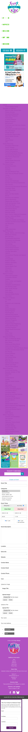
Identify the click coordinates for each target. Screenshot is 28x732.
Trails (6, 227)
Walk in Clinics (9, 272)
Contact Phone (5, 573)
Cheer (7, 376)
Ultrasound (8, 268)
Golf (6, 383)
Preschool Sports (10, 396)
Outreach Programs (11, 320)
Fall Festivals (9, 418)
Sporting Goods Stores (11, 363)
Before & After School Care (13, 110)
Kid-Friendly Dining (10, 357)
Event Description (6, 527)
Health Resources (8, 231)
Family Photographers (11, 151)
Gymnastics (8, 385)
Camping (7, 170)
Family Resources (8, 144)
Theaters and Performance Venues (15, 222)
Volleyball (8, 411)
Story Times (8, 333)
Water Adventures (10, 229)
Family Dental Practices (12, 248)
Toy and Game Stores (11, 366)
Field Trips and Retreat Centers (14, 173)
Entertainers (8, 283)
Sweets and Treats (10, 365)
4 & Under (8, 300)
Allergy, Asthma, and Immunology (15, 233)
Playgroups (8, 158)
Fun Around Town (8, 164)
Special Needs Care (11, 266)
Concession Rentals (11, 277)
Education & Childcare (9, 108)
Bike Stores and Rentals (12, 340)
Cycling (7, 379)
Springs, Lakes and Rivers (12, 216)
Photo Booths (9, 292)
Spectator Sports (10, 212)
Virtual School (9, 140)
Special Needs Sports (11, 403)
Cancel (6, 633)
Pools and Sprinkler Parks (12, 203)
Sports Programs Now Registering (15, 405)
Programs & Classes (9, 298)
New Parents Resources (12, 157)
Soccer (7, 402)
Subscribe (11, 727)
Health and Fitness (10, 387)
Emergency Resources (11, 145)
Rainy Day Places (10, 205)
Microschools (9, 123)
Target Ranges (9, 218)
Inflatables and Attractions (12, 285)
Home (14, 659)
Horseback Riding (10, 392)
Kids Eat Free (9, 359)
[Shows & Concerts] (11, 498)
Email (2, 711)
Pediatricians (9, 264)
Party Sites (8, 290)
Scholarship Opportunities (12, 134)
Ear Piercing (8, 352)
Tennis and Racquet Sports (13, 409)
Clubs (6, 305)
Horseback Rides (10, 188)
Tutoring (7, 138)
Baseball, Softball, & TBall (12, 372)
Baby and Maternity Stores (13, 339)
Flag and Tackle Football (12, 381)
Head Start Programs (11, 116)
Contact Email (5, 568)
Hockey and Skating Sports (13, 389)
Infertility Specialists (11, 251)
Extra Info (3, 551)
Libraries (7, 192)
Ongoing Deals (9, 424)
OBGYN (7, 253)
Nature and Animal (10, 318)
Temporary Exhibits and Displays (14, 220)
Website (3, 557)
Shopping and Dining (9, 337)
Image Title (5, 588)
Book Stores (8, 342)
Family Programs (10, 311)
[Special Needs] (11, 493)
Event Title (4, 483)
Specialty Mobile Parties (12, 294)
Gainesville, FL (14, 677)
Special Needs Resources (12, 160)
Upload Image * (6, 594)
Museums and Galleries (12, 197)
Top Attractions (9, 223)
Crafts (7, 307)
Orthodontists (9, 259)
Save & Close (7, 629)
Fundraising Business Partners (14, 153)
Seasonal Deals (9, 429)
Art (6, 301)
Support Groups (10, 162)
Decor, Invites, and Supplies (13, 281)
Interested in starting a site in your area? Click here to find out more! (14, 671)
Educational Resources (11, 114)
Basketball (8, 374)
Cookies (7, 279)
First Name (3, 716)
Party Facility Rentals (11, 288)
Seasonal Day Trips (10, 428)
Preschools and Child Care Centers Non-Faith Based (15, 130)
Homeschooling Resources (13, 155)
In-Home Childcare (10, 119)
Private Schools (9, 132)
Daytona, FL (14, 674)
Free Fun (7, 177)
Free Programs (9, 313)
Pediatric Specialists (11, 262)
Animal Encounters (10, 166)
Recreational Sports (11, 209)
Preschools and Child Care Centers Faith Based (15, 126)
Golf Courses (9, 184)
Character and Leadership (12, 303)
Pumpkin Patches (10, 426)
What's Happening (8, 415)
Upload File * (5, 608)
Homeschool (8, 118)
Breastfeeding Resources (12, 238)
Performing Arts (9, 322)
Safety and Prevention (11, 326)
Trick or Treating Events (12, 431)
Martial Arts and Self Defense (13, 394)
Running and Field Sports (12, 398)
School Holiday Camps (11, 106)
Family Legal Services (11, 149)
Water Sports (9, 413)
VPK (6, 142)
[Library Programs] (11, 500)
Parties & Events (8, 274)
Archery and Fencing (11, 370)
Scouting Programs (10, 327)
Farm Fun (8, 420)
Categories (4, 488)
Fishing (7, 175)
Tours (6, 225)
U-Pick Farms (9, 433)
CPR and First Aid (10, 242)
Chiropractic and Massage (12, 240)
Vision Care (8, 270)
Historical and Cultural (11, 314)
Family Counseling (10, 246)
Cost (2, 579)
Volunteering (8, 335)
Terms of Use (14, 664)
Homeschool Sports (11, 390)
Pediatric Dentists (10, 261)
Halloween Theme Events (12, 422)
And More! (14, 678)
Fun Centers (8, 179)
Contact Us (14, 662)
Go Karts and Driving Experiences (15, 183)
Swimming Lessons (10, 407)
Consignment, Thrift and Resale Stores (16, 348)
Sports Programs (8, 368)
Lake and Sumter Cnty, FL (14, 675)
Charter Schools (10, 112)
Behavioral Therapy (10, 235)
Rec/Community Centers (12, 207)
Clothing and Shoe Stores (12, 344)
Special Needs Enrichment (12, 329)
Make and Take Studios (12, 194)
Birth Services (9, 236)
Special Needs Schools (11, 136)
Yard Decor (8, 296)
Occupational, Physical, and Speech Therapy (15, 256)
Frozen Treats (9, 355)
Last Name (3, 721)
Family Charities (9, 147)
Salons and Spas (10, 210)
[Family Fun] (11, 491)
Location (3, 546)
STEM (7, 331)
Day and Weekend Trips (12, 171)
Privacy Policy (14, 665)
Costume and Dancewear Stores (14, 350)
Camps (5, 105)
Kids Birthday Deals (11, 287)
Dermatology (9, 244)
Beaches (7, 168)
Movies (7, 196)
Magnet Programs (10, 121)
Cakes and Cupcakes (11, 275)
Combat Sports (9, 378)
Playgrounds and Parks (12, 201)
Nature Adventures (10, 199)
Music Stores (9, 361)
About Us (14, 661)
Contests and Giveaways (12, 416)
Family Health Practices (12, 249)
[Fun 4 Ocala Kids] (14, 7)
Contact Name (5, 562)
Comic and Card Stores (12, 346)
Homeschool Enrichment (12, 316)
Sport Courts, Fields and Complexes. (16, 214)
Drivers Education (10, 309)
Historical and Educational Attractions (16, 186)
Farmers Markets (10, 353)
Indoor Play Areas (10, 190)
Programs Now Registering (13, 324)
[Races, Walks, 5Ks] (11, 494)
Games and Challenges (12, 181)
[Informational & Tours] (11, 496)
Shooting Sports (10, 400)
